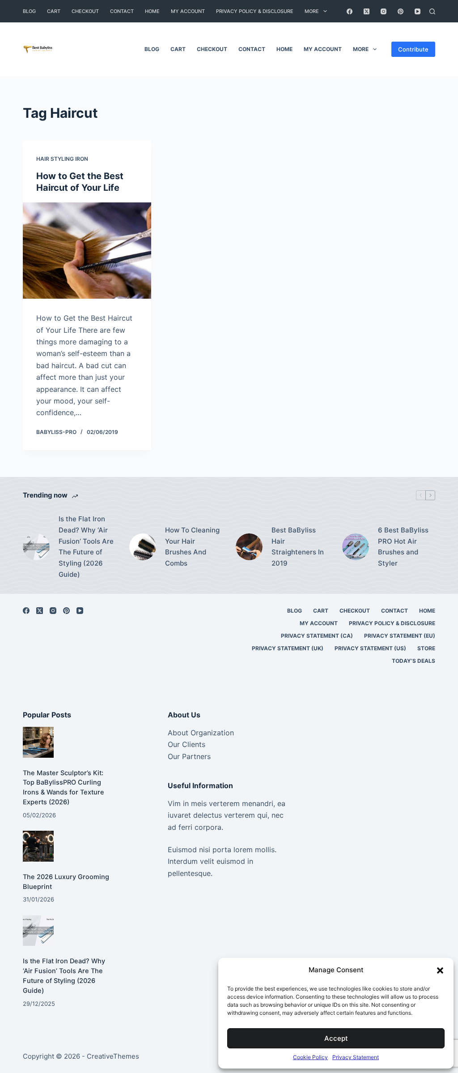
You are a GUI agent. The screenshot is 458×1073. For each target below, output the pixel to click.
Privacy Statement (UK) (287, 648)
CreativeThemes (113, 1056)
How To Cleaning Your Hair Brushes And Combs (192, 546)
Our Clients (186, 744)
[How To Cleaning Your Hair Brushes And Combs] (142, 546)
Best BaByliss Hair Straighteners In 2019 (297, 546)
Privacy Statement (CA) (317, 635)
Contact (122, 11)
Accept (336, 1038)
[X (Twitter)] (366, 11)
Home (152, 11)
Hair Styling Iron (62, 158)
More (312, 11)
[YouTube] (417, 11)
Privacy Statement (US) (370, 648)
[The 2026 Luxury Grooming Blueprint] (38, 846)
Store (426, 648)
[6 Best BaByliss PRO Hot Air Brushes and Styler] (355, 546)
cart (53, 11)
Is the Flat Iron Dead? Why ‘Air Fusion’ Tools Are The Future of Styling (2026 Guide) (86, 547)
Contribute (413, 49)
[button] (440, 970)
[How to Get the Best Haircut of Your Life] (87, 250)
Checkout (85, 11)
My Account (188, 11)
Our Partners (189, 756)
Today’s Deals (413, 660)
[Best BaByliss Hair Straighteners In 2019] (249, 546)
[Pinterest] (400, 11)
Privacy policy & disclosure (254, 11)
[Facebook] (349, 11)
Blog (29, 11)
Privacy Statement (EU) (399, 635)
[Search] (432, 11)
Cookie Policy (310, 1057)
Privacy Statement (355, 1057)
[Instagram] (383, 11)
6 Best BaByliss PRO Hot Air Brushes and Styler (403, 546)
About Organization (201, 732)
